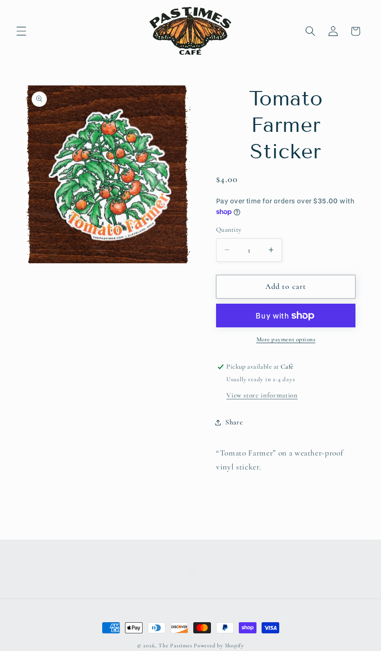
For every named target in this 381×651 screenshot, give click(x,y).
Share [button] (234, 422)
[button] (21, 31)
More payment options (285, 339)
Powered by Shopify (219, 645)
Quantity (229, 230)
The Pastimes (175, 645)
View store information (262, 395)
